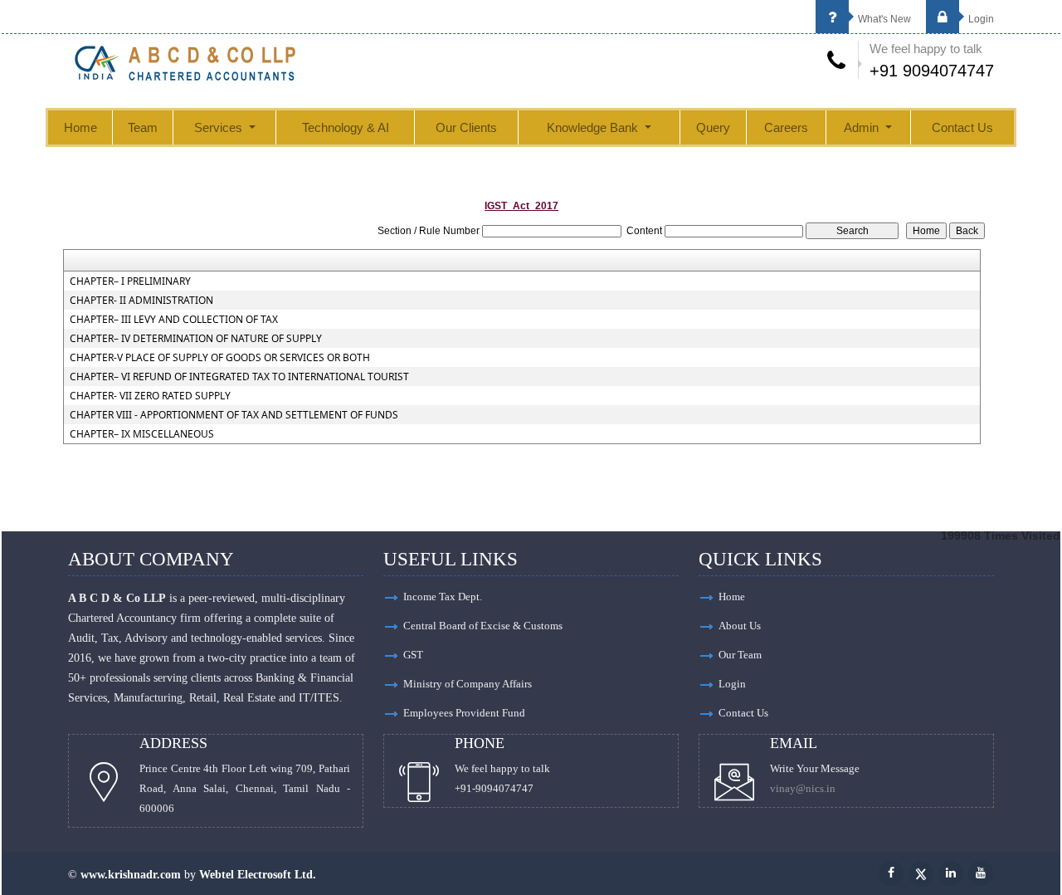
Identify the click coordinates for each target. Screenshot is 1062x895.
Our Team (740, 654)
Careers (786, 127)
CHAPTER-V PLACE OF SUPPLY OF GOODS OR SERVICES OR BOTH (220, 357)
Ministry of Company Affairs (467, 683)
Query (713, 127)
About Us (740, 625)
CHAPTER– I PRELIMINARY (130, 281)
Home (80, 127)
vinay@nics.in (802, 788)
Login (980, 19)
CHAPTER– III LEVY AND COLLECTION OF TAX (174, 319)
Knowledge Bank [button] (594, 127)
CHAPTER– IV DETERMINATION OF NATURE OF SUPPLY (196, 338)
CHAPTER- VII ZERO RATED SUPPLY (150, 396)
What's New (883, 19)
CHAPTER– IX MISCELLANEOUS (142, 434)
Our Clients (466, 127)
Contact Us (962, 127)
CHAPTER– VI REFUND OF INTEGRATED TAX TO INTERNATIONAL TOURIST (239, 377)
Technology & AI (345, 127)
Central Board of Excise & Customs (483, 625)
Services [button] (220, 127)
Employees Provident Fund (464, 713)
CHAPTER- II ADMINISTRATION (141, 300)
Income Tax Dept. (442, 596)
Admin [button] (863, 127)
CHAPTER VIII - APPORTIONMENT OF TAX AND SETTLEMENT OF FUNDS (234, 415)
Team (143, 127)
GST (413, 654)
